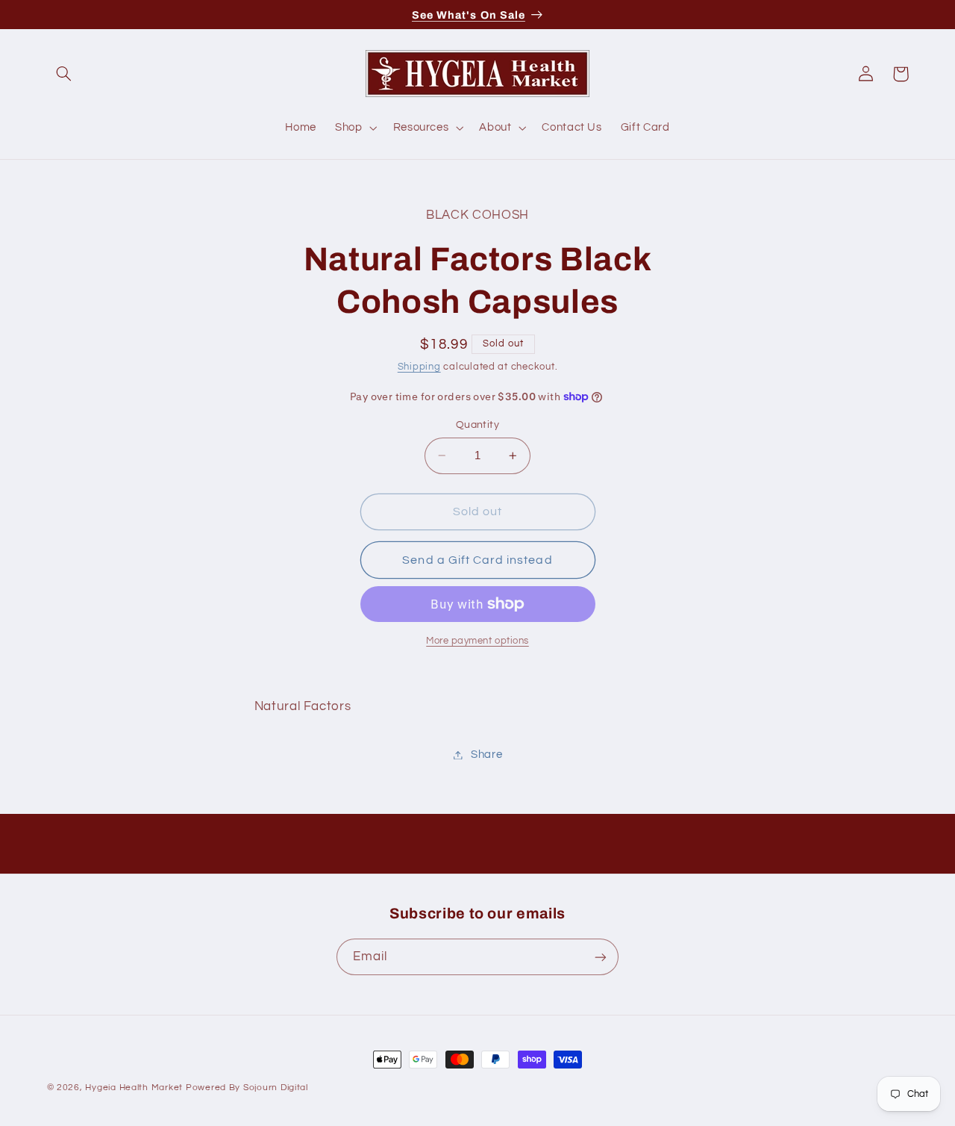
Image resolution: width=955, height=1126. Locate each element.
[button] (64, 74)
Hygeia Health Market (134, 1087)
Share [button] (486, 754)
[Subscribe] (600, 957)
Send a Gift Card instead (477, 560)
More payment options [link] (477, 641)
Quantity (477, 425)
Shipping (419, 368)
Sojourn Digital (275, 1087)
